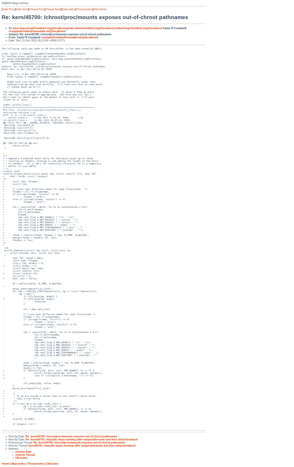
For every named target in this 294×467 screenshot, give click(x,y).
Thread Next (53, 9)
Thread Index (84, 9)
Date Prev (8, 9)
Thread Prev (36, 9)
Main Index (18, 463)
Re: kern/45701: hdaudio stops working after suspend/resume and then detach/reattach (82, 439)
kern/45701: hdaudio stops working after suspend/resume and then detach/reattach (82, 445)
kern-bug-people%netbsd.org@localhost (39, 28)
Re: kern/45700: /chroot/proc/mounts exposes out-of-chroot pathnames (71, 436)
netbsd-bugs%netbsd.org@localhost (138, 28)
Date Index (68, 9)
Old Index (99, 9)
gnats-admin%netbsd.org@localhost (90, 28)
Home (5, 463)
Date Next (22, 9)
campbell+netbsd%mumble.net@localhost (37, 31)
